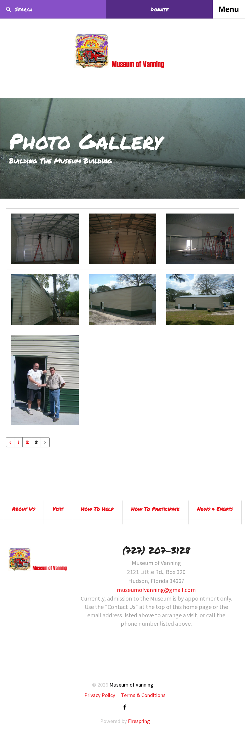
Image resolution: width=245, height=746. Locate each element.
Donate (160, 9)
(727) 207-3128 (156, 550)
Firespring (139, 721)
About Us (23, 508)
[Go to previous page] (10, 442)
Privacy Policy (99, 695)
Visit (58, 508)
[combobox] (40, 9)
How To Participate (155, 508)
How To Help (97, 508)
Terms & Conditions (143, 695)
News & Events (215, 508)
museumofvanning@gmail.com (156, 590)
